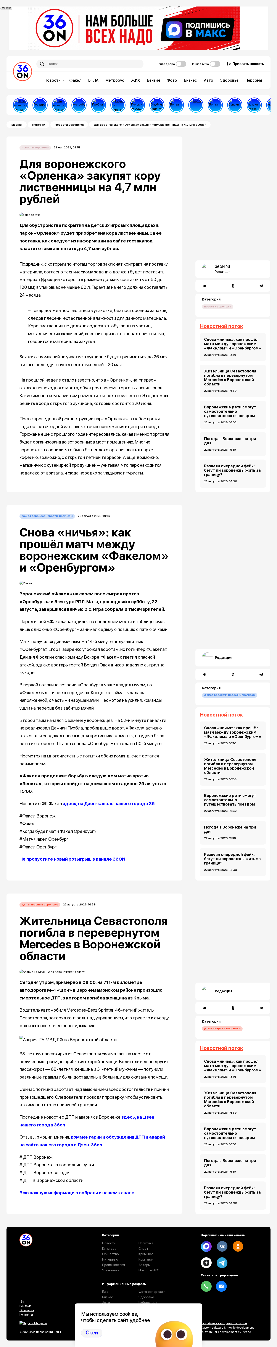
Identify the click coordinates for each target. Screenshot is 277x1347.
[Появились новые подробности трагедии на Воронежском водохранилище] (254, 105)
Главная (16, 124)
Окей (92, 1333)
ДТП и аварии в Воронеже (40, 904)
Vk (222, 1246)
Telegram (222, 1262)
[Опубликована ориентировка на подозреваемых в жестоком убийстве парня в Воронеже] (156, 105)
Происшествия (113, 1265)
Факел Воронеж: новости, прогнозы (47, 516)
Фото (172, 80)
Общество (110, 1254)
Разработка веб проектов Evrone (224, 1323)
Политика (145, 1243)
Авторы (144, 1265)
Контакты (26, 1314)
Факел (75, 80)
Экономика (110, 1270)
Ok (237, 1246)
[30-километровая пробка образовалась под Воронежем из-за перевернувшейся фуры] (98, 105)
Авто (208, 80)
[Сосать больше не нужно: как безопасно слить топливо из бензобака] (176, 105)
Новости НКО (148, 1270)
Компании (145, 1259)
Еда (105, 1292)
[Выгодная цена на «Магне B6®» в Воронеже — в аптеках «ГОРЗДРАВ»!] (40, 105)
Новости (53, 80)
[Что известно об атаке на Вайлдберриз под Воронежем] (59, 105)
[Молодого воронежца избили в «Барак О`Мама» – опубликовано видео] (195, 105)
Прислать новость (248, 64)
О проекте (26, 1310)
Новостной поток (221, 326)
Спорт (143, 1248)
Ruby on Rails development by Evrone (226, 1332)
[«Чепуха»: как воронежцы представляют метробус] (79, 105)
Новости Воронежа (69, 124)
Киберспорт (147, 1302)
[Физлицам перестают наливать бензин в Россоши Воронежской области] (234, 105)
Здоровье (229, 80)
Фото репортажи (151, 1292)
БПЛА (93, 80)
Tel (206, 1286)
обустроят (91, 387)
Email (221, 1286)
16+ (22, 1301)
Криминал (145, 1254)
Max (206, 1246)
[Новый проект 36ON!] (118, 105)
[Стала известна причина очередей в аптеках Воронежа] (20, 105)
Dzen (206, 1262)
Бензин (153, 80)
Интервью (110, 1259)
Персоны (253, 80)
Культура (109, 1248)
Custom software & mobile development (227, 1327)
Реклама (25, 1306)
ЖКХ (135, 80)
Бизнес (190, 80)
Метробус (114, 80)
